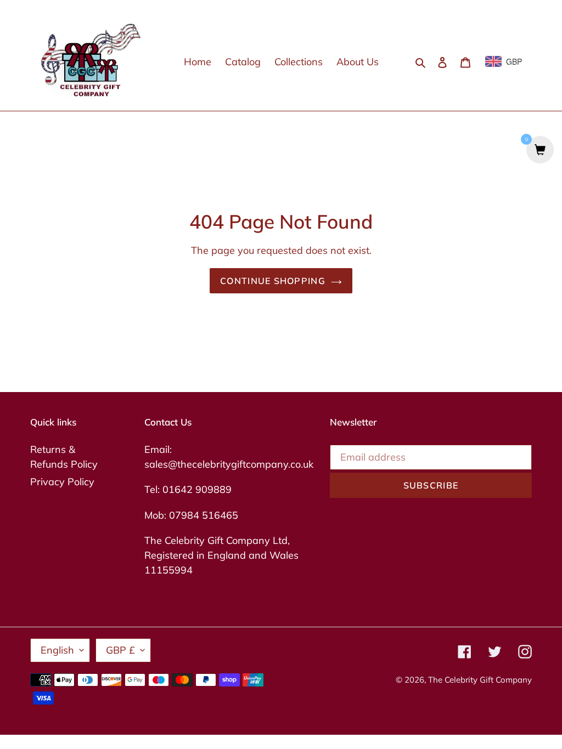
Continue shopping (272, 280)
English (57, 650)
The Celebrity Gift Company (480, 679)
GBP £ (120, 650)
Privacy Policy (62, 481)
